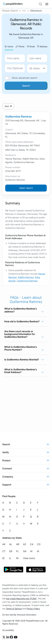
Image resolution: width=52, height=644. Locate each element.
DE (10, 551)
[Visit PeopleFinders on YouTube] (15, 637)
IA (38, 551)
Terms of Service (14, 608)
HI (31, 551)
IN (17, 558)
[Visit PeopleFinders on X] (4, 637)
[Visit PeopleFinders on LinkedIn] (8, 637)
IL (10, 558)
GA (24, 551)
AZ (24, 544)
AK (3, 544)
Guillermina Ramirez (18, 116)
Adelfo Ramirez (26, 277)
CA (31, 544)
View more (29, 558)
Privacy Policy (33, 608)
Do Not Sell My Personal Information (19, 614)
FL (17, 551)
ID (3, 558)
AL (10, 544)
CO (38, 544)
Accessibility (8, 630)
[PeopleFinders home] (12, 4)
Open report (26, 187)
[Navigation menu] (47, 4)
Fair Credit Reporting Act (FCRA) (21, 598)
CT (3, 551)
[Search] (40, 4)
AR (17, 544)
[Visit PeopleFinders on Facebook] (12, 637)
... (24, 10)
